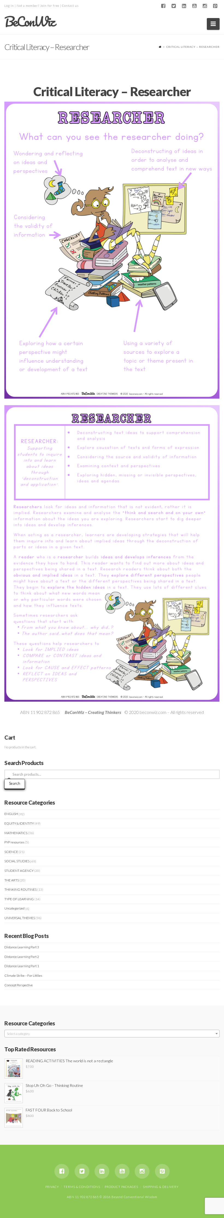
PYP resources (14, 842)
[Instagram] (205, 6)
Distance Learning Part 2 (21, 957)
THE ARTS (11, 880)
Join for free (49, 5)
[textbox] (112, 1034)
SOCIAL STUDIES (17, 861)
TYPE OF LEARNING (19, 899)
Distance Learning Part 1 (21, 966)
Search (14, 783)
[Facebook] (163, 6)
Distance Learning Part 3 (21, 947)
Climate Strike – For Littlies (23, 975)
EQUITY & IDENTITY (19, 823)
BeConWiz (29, 22)
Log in (9, 5)
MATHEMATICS (15, 833)
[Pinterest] (215, 6)
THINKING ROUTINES (20, 889)
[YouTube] (194, 6)
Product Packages (121, 1186)
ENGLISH (11, 814)
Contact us (70, 5)
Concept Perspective (18, 985)
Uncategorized (14, 908)
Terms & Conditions (82, 1186)
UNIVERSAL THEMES (19, 918)
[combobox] (111, 1033)
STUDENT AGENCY (19, 871)
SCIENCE (11, 852)
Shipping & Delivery (161, 1186)
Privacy (52, 1186)
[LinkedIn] (184, 6)
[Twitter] (173, 6)
